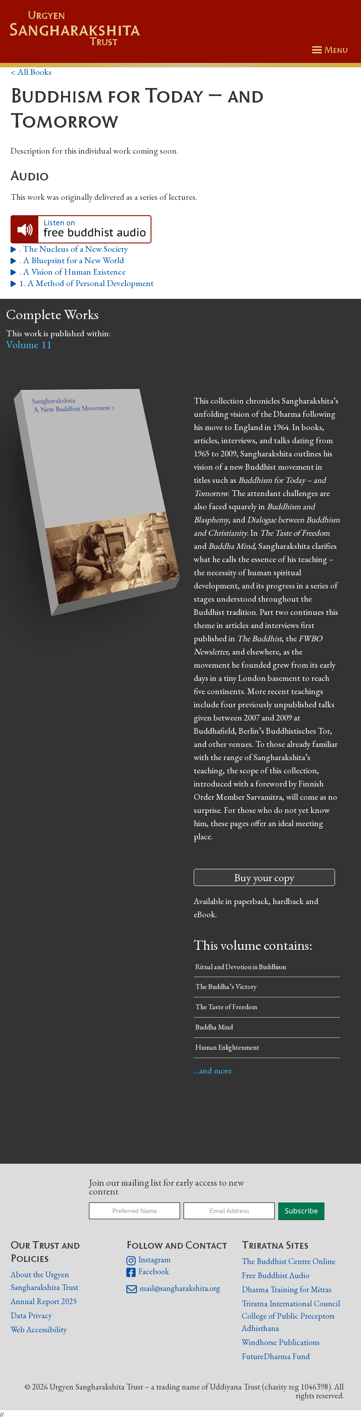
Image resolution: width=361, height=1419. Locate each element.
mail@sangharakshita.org (173, 1289)
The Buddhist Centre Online (288, 1261)
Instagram (148, 1260)
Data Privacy (31, 1315)
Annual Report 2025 (44, 1301)
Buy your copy (264, 877)
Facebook (147, 1272)
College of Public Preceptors (288, 1316)
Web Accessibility (39, 1329)
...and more (213, 1070)
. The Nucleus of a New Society (69, 248)
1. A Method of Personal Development (82, 283)
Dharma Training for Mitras (287, 1289)
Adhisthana (260, 1328)
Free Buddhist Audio (275, 1275)
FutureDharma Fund (276, 1356)
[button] (328, 50)
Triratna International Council (291, 1303)
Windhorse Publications (281, 1342)
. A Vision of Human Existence (68, 271)
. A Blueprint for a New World (67, 260)
